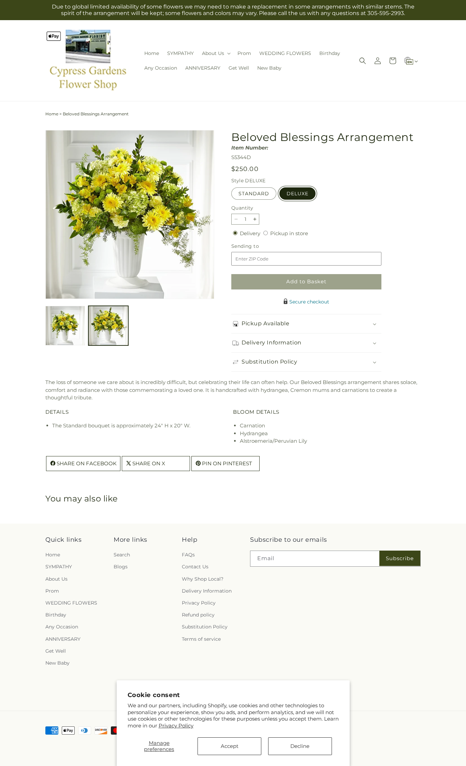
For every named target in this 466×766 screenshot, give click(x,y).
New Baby (57, 663)
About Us (56, 579)
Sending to (255, 246)
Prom (52, 591)
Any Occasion (61, 627)
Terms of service (201, 639)
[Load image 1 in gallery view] (65, 325)
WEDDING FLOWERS (71, 603)
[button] (215, 53)
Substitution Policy (205, 627)
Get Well (55, 651)
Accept (229, 746)
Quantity (242, 208)
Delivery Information (207, 591)
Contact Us (195, 567)
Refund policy (198, 615)
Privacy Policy (176, 725)
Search (122, 555)
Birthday (55, 615)
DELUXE (297, 193)
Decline (299, 746)
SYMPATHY (58, 567)
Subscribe (400, 558)
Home (51, 113)
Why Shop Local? (202, 579)
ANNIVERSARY (63, 639)
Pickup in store (289, 233)
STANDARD (253, 193)
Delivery (251, 233)
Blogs (121, 567)
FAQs (188, 555)
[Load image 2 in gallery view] (108, 325)
